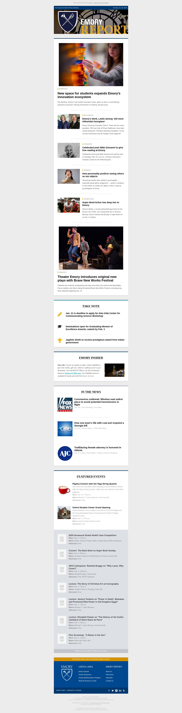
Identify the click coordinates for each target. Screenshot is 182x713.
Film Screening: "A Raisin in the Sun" (87, 635)
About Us (109, 671)
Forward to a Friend (74, 690)
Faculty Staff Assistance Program (90, 678)
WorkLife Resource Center (87, 681)
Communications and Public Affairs (100, 702)
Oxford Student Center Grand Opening (91, 507)
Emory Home (60, 690)
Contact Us (109, 681)
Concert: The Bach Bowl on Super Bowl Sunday (92, 550)
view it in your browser (101, 3)
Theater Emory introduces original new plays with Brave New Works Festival (87, 278)
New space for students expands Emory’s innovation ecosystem (89, 95)
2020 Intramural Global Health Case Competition (92, 535)
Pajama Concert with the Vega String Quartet (94, 484)
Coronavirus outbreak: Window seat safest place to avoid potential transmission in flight (98, 402)
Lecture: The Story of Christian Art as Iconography (94, 584)
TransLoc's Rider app (73, 373)
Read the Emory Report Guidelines (91, 704)
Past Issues (110, 675)
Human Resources (85, 675)
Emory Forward (84, 671)
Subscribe (109, 678)
